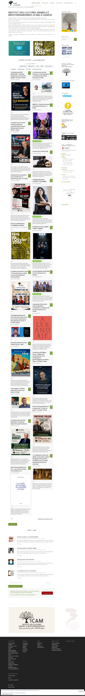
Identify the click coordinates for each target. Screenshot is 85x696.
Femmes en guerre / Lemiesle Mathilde (27, 537)
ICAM (43, 538)
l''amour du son (11, 661)
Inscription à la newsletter (13, 680)
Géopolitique (24, 538)
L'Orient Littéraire (11, 643)
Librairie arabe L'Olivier (33, 538)
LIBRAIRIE (28, 538)
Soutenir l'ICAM (11, 687)
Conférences (25, 644)
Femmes (20, 538)
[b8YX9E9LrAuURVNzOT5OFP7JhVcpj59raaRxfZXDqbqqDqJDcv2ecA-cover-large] (11, 562)
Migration (40, 549)
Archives (24, 651)
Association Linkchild (12, 646)
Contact (9, 677)
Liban (19, 549)
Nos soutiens (10, 685)
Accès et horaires (11, 675)
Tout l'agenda (25, 643)
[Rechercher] (75, 3)
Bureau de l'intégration (56, 648)
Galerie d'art (39, 643)
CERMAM (10, 644)
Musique (24, 647)
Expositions (25, 648)
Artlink (9, 660)
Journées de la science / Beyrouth (69, 177)
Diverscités (10, 647)
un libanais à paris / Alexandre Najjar (27, 548)
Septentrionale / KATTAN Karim (25, 559)
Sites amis (73, 176)
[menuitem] (36, 3)
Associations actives (67, 176)
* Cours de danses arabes (68, 163)
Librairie (38, 644)
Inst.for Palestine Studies (13, 653)
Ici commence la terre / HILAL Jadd (26, 571)
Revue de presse (40, 647)
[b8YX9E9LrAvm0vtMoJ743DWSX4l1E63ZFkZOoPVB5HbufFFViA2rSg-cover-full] (11, 539)
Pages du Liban (11, 663)
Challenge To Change (12, 667)
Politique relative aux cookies (7, 694)
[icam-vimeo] (19, 48)
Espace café (39, 646)
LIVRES (39, 538)
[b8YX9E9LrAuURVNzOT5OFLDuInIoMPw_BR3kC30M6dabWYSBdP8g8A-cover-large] (11, 573)
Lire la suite (19, 544)
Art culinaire (25, 650)
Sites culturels (65, 179)
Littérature (34, 549)
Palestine (40, 572)
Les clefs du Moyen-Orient (13, 668)
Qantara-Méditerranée (12, 651)
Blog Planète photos (12, 658)
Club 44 (9, 654)
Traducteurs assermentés (57, 650)
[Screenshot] (11, 550)
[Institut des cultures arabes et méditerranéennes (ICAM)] (14, 3)
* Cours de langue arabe (67, 162)
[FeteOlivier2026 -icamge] (44, 48)
